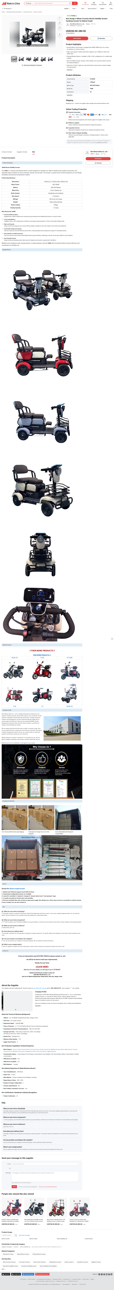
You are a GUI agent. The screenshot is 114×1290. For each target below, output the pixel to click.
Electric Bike (64, 1049)
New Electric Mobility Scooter (10, 1266)
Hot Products (23, 1279)
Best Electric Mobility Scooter (28, 1266)
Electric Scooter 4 (69, 1262)
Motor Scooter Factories (9, 1262)
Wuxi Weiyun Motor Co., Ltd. (77, 24)
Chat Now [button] (102, 38)
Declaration (74, 1284)
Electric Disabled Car (26, 1051)
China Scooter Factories (39, 1262)
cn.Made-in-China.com (73, 1281)
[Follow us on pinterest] (109, 1274)
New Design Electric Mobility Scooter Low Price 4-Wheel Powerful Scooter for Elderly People (33, 1221)
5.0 (92, 154)
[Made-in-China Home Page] (11, 3)
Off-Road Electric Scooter (38, 1254)
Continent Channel (76, 1279)
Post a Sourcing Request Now (48, 1187)
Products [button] (28, 3)
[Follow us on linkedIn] (111, 1274)
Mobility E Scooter (96, 1262)
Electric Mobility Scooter (53, 1049)
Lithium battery (89, 1238)
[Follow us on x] (102, 1274)
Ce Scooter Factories (24, 1262)
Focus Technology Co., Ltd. (45, 1284)
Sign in (110, 4)
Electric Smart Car (41, 1049)
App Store (6, 1274)
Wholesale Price (66, 1279)
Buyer (74, 8)
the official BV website (40, 988)
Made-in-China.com (49, 1281)
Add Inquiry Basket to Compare (33, 65)
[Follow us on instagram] (104, 1274)
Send (14, 1186)
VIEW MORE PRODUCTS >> (42, 655)
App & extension (92, 8)
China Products (31, 1279)
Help (82, 8)
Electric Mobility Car (14, 1051)
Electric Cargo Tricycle (19, 1049)
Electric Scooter (38, 12)
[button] (70, 3)
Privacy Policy (82, 1284)
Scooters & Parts (27, 12)
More (3, 1269)
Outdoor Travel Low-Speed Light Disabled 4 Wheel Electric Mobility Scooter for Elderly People (10, 1221)
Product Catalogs (25, 1235)
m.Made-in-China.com (61, 1281)
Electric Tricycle (33, 1238)
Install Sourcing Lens (43, 1274)
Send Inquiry (77, 38)
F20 (14, 706)
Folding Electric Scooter (55, 1262)
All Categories (7, 8)
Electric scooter (6, 1238)
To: (10, 1168)
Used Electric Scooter (82, 1262)
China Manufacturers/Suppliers (44, 1279)
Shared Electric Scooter (23, 1254)
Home (3, 12)
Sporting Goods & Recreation (14, 12)
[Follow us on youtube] (106, 1274)
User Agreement (66, 1284)
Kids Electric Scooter (8, 1254)
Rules (111, 8)
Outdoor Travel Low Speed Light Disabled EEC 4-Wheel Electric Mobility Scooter (79, 1221)
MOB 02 (70, 706)
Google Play (16, 1274)
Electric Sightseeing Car (49, 1051)
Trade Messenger (28, 1274)
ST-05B (69, 658)
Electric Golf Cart (37, 1051)
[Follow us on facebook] (99, 1274)
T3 (42, 706)
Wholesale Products (57, 1279)
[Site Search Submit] (75, 3)
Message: (8, 1173)
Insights (92, 1279)
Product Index (85, 1279)
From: (9, 1164)
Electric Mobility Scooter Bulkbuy (48, 1266)
